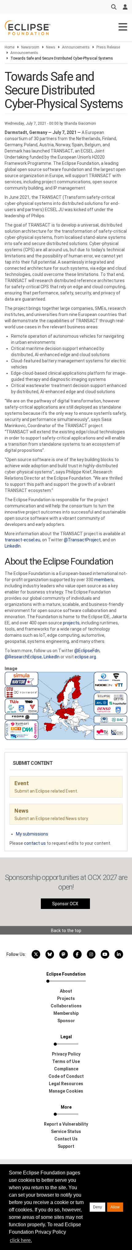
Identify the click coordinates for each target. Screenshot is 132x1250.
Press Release (108, 47)
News (50, 47)
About (66, 991)
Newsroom (30, 47)
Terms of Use (66, 1061)
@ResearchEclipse (23, 656)
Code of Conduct (66, 1076)
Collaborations (66, 1005)
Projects (66, 998)
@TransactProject (82, 539)
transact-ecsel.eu (22, 539)
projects (71, 622)
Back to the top (66, 930)
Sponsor (66, 1020)
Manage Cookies (66, 1091)
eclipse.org (85, 656)
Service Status (66, 1131)
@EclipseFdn (86, 650)
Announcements (76, 47)
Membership (66, 1013)
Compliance (66, 1068)
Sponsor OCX (65, 903)
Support (66, 1146)
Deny (97, 1207)
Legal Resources (66, 1083)
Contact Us (66, 1138)
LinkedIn (13, 546)
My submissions (32, 833)
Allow (115, 1207)
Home (9, 47)
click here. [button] (21, 1240)
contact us (35, 843)
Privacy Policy (66, 1054)
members (104, 579)
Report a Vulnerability (66, 1124)
